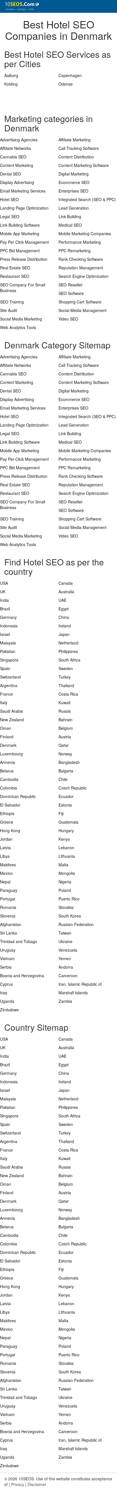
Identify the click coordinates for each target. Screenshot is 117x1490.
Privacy (17, 1484)
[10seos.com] (19, 6)
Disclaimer (37, 1484)
